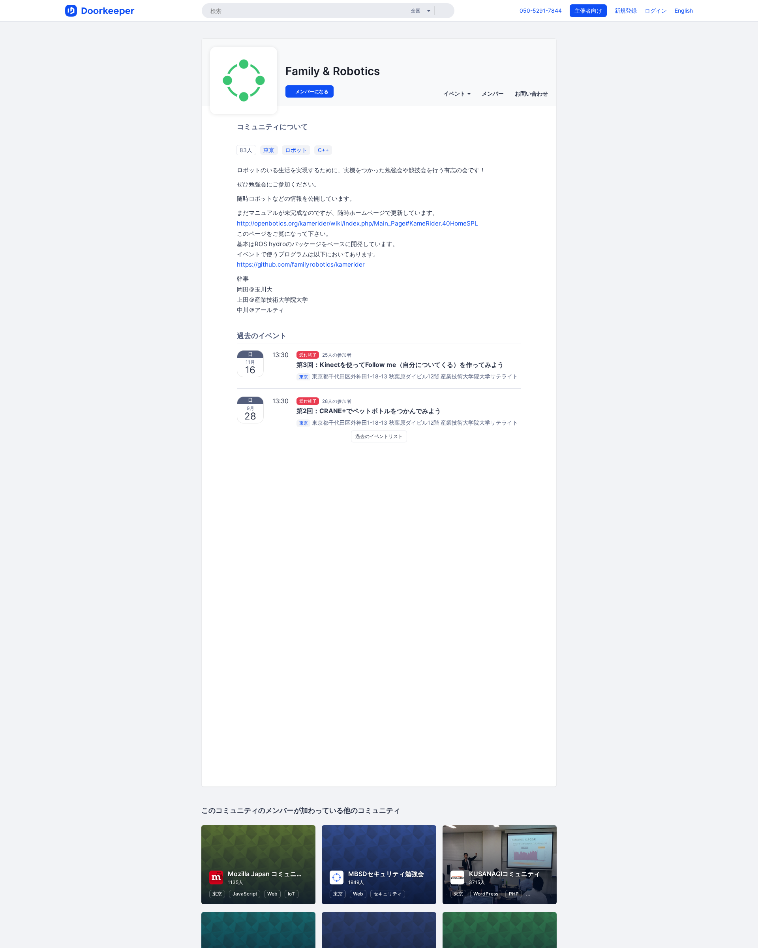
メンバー (493, 93)
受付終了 (308, 354)
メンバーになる (311, 91)
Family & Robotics (332, 71)
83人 (246, 150)
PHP (514, 894)
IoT (291, 894)
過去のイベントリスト (379, 436)
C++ (323, 150)
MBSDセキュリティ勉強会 (386, 874)
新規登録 (626, 10)
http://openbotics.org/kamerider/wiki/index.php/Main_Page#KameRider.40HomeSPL (357, 223)
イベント (455, 93)
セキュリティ (387, 894)
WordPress (485, 894)
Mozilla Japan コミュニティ (268, 874)
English (684, 10)
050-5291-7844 (541, 10)
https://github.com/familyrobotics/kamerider (301, 264)
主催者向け (588, 10)
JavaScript (245, 894)
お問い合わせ (531, 93)
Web (272, 894)
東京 (268, 150)
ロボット (296, 150)
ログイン (656, 10)
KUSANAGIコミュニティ (504, 874)
